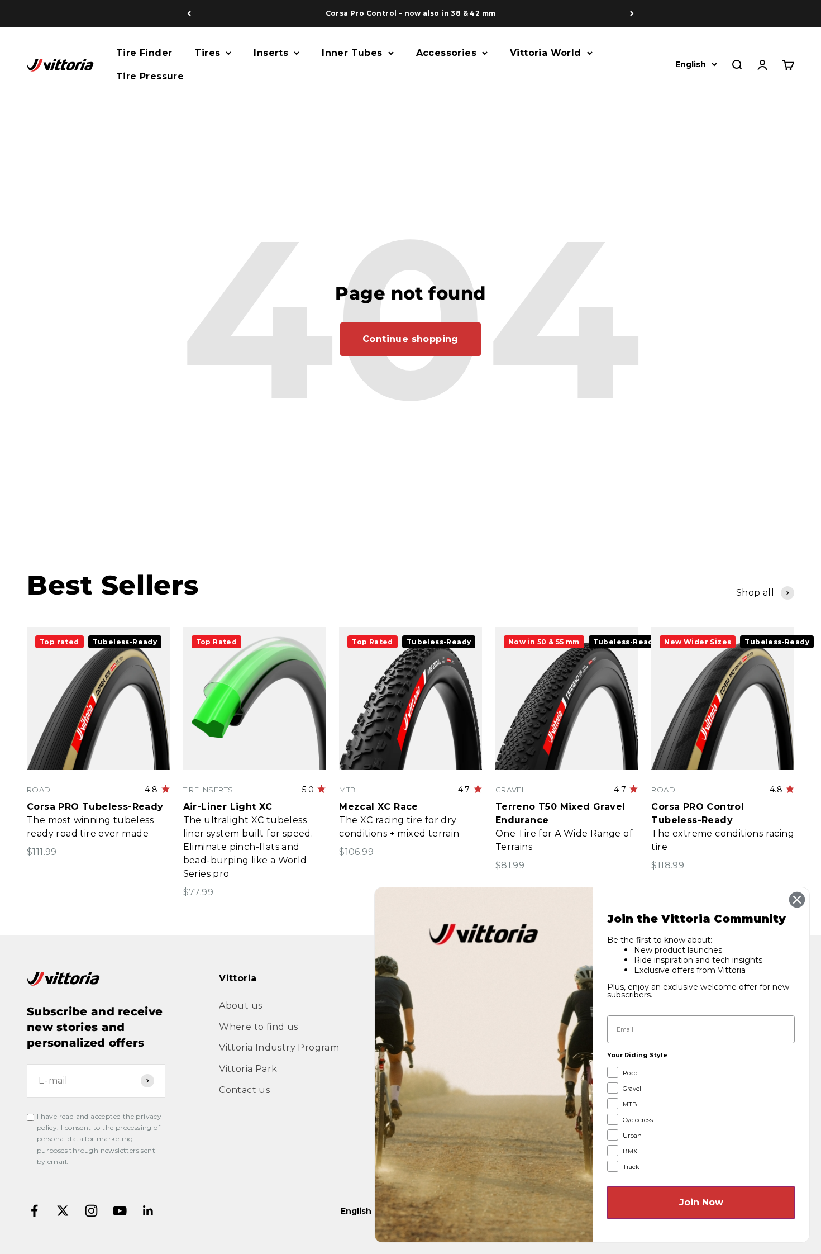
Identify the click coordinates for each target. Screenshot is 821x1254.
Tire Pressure (150, 76)
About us (240, 1005)
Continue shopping (410, 339)
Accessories (446, 53)
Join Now (701, 1202)
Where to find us (258, 1027)
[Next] (632, 13)
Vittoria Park (248, 1068)
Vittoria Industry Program (279, 1047)
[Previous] (189, 13)
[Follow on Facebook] (34, 1210)
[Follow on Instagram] (91, 1210)
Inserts (271, 53)
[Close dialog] (797, 899)
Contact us (244, 1090)
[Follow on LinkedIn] (148, 1210)
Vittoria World (545, 53)
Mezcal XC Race (378, 806)
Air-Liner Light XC (228, 806)
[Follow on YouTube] (119, 1210)
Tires (207, 53)
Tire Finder (144, 53)
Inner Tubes (352, 53)
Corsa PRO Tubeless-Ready (95, 806)
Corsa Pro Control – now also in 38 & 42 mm (411, 13)
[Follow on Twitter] (62, 1210)
